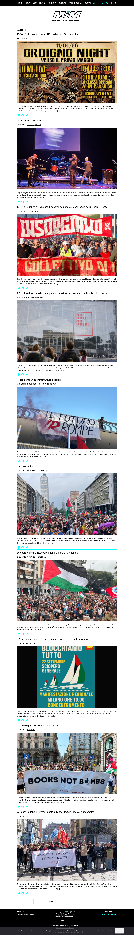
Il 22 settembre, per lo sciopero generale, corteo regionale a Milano (52, 639)
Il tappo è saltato (25, 466)
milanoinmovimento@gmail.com (25, 914)
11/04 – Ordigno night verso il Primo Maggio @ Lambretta (47, 34)
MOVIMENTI (52, 3)
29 (41, 901)
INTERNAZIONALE (76, 3)
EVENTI (88, 3)
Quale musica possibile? (30, 120)
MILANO (42, 3)
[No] (132, 931)
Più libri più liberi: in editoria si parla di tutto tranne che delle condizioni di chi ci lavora (62, 293)
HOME (20, 3)
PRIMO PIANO (40, 297)
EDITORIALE (32, 470)
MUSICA (38, 125)
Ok (119, 931)
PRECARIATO (52, 384)
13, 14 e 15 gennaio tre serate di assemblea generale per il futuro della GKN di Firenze (62, 207)
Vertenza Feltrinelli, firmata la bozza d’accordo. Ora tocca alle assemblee (55, 812)
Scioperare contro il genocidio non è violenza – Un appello (47, 552)
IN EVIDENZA (33, 211)
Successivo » (50, 901)
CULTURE (62, 3)
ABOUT (27, 3)
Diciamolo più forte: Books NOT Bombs (37, 725)
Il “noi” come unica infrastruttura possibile (39, 380)
